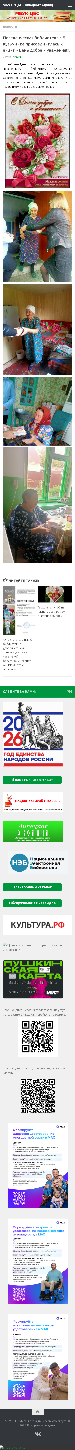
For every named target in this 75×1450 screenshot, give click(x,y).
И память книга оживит (32, 780)
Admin (17, 57)
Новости (10, 26)
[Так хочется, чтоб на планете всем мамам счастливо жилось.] (55, 594)
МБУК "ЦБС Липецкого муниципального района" (30, 5)
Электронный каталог (32, 887)
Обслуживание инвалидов (32, 903)
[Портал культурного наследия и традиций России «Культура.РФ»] (37, 925)
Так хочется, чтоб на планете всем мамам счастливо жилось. (51, 611)
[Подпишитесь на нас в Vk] (69, 691)
